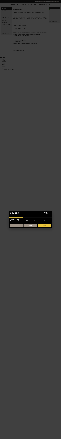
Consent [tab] (16, 216)
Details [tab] (30, 216)
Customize (30, 225)
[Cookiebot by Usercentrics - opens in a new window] (44, 213)
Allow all (44, 225)
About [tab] (45, 216)
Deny (17, 225)
